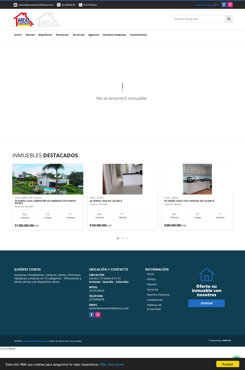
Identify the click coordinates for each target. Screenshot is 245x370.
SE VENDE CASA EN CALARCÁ (106, 201)
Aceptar (227, 364)
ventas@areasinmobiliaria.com (109, 308)
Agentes (93, 34)
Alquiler (152, 284)
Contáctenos (138, 34)
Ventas (30, 34)
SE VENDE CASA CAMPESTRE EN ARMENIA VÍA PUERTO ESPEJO (45, 202)
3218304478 (68, 5)
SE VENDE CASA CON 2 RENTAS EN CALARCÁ (189, 201)
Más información (112, 364)
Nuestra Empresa (114, 34)
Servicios (79, 34)
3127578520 (90, 5)
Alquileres (45, 34)
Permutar (62, 34)
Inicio (18, 34)
